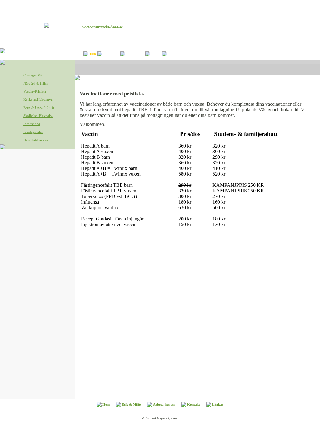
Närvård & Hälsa (35, 83)
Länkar (173, 54)
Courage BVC (33, 75)
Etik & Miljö (112, 54)
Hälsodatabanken (35, 140)
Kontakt (157, 54)
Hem (93, 54)
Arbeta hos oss (136, 54)
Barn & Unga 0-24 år (38, 107)
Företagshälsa (33, 132)
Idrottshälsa (31, 124)
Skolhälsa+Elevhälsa (38, 116)
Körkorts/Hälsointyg (38, 99)
